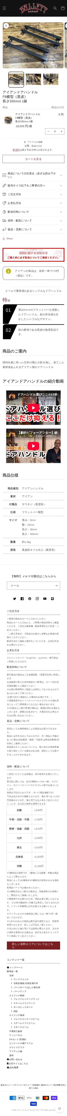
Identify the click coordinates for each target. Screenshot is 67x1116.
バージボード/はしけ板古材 (27, 987)
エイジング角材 (16, 1015)
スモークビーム (21, 1027)
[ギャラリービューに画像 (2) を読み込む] (33, 79)
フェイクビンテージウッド (27, 999)
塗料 (11, 1055)
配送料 (16, 149)
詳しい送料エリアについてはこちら (32, 945)
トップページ (16, 967)
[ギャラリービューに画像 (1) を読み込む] (16, 79)
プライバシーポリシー (22, 1085)
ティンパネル (15, 1035)
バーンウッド (20, 991)
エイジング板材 (16, 995)
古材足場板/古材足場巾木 (26, 983)
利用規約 (36, 1085)
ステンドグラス (16, 1047)
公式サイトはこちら (18, 1063)
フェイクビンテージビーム (27, 1019)
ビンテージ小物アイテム (21, 1043)
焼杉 (16, 1011)
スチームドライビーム (24, 1023)
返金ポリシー (6, 1085)
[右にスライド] (63, 80)
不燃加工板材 (15, 1031)
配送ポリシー (46, 1085)
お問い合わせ (15, 1059)
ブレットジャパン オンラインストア (29, 1110)
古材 (11, 975)
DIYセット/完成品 (17, 1039)
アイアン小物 (15, 1051)
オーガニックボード (23, 1007)
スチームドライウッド (24, 1003)
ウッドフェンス (21, 979)
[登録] (56, 586)
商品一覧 (13, 971)
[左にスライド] (4, 80)
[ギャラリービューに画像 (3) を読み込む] (50, 79)
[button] (4, 8)
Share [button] (10, 238)
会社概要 (14, 1067)
